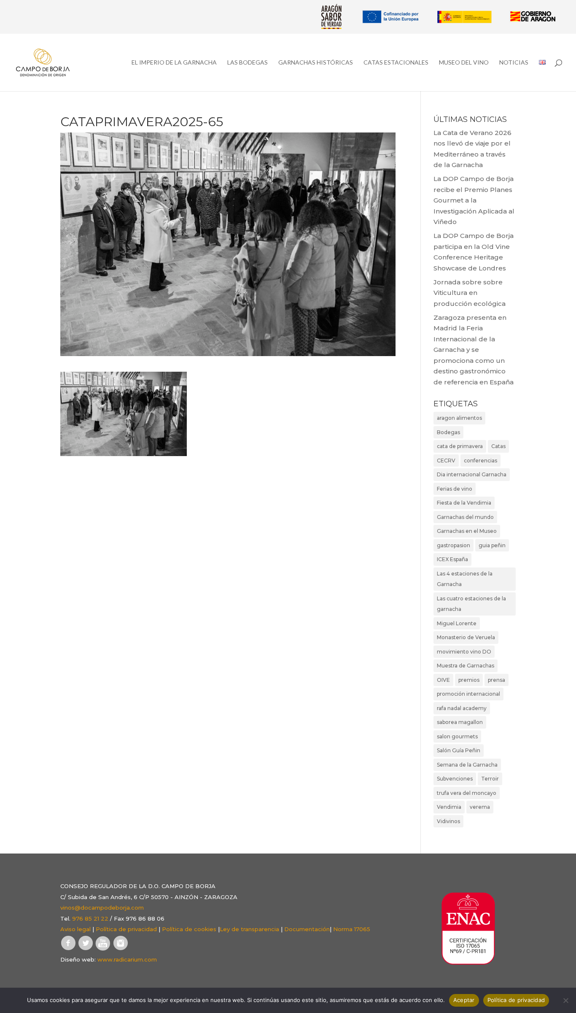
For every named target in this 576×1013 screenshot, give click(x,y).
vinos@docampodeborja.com (102, 907)
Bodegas (448, 432)
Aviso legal (75, 929)
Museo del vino (464, 62)
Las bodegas (247, 62)
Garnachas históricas (315, 62)
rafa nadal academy (462, 708)
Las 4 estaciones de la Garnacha (465, 579)
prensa (496, 680)
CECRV (446, 460)
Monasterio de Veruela (466, 637)
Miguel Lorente (456, 623)
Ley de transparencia (249, 929)
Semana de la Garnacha (467, 765)
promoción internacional (468, 694)
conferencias (480, 460)
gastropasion (453, 545)
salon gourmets (457, 736)
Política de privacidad (126, 929)
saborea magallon (460, 722)
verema (480, 807)
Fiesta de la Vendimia (464, 503)
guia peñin (492, 545)
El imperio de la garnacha (174, 62)
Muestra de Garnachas (465, 665)
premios (468, 680)
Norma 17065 (351, 929)
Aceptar (464, 1000)
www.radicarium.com (127, 959)
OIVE (443, 680)
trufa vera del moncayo (466, 793)
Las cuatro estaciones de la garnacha (471, 604)
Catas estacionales (395, 62)
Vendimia (449, 807)
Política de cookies (189, 929)
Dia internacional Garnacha (471, 474)
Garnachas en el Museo (467, 531)
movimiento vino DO (464, 651)
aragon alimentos (459, 418)
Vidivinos (448, 821)
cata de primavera (460, 446)
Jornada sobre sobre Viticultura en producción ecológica (469, 293)
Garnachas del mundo (465, 517)
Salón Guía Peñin (458, 750)
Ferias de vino (454, 489)
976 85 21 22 (90, 918)
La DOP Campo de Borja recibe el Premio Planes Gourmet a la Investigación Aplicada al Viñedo (473, 200)
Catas (498, 446)
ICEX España (452, 559)
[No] (565, 1000)
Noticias (513, 62)
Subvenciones (455, 778)
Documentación (307, 929)
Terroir (490, 778)
